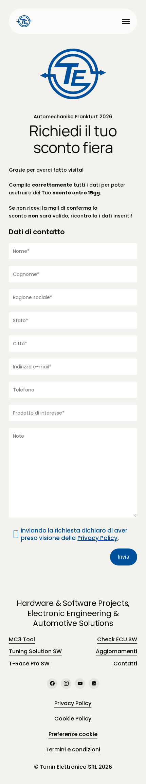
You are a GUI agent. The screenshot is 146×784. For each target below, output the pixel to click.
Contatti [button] (125, 663)
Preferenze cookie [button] (73, 734)
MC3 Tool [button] (22, 639)
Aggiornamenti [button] (116, 651)
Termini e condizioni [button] (72, 749)
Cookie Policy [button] (72, 718)
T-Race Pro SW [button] (29, 663)
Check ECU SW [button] (117, 639)
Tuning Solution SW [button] (35, 651)
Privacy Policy (97, 538)
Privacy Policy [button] (72, 703)
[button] (126, 21)
